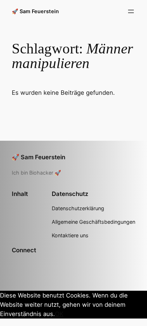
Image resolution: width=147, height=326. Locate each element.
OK (59, 313)
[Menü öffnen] (131, 11)
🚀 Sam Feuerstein (35, 11)
